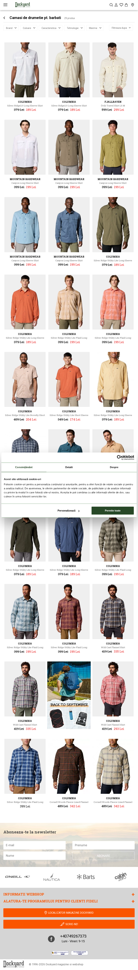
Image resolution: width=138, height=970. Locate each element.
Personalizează (66, 510)
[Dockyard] (22, 4)
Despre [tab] (114, 467)
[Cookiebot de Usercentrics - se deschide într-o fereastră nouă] (119, 457)
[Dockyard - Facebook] (51, 939)
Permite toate (112, 510)
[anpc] (60, 953)
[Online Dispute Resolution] (79, 953)
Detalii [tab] (69, 467)
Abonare (103, 856)
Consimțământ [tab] (23, 467)
